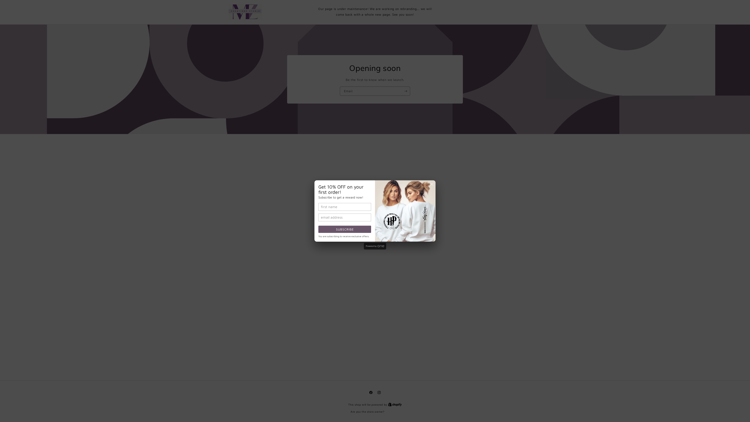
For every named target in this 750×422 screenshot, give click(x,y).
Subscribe (345, 229)
